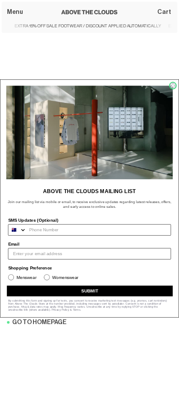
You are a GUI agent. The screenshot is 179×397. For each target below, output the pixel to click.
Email (14, 244)
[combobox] (17, 229)
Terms (77, 309)
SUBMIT (89, 291)
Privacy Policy (61, 309)
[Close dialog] (172, 85)
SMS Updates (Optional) (33, 220)
